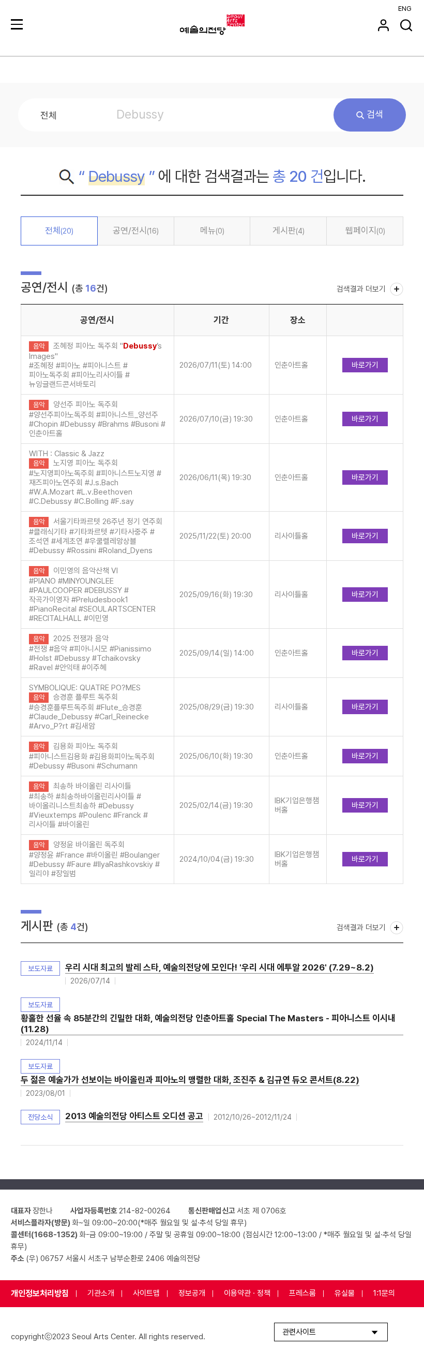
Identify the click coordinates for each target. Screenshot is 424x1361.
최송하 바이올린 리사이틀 (92, 786)
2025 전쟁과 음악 (81, 638)
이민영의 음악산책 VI (85, 570)
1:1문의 (384, 1293)
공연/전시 (136, 230)
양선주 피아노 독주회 (85, 404)
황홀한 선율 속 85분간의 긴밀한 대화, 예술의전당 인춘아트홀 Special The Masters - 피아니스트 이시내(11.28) (208, 1023)
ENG (405, 8)
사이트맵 (146, 1293)
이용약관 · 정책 (247, 1293)
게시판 (288, 230)
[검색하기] (406, 25)
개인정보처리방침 (40, 1293)
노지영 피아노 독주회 (85, 463)
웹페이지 (365, 230)
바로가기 (365, 365)
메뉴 (212, 230)
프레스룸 (302, 1293)
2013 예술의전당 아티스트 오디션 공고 (134, 1116)
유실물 (345, 1293)
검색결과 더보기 (361, 289)
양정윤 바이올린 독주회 (89, 844)
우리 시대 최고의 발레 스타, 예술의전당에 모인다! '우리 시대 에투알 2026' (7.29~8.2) (219, 967)
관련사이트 (299, 1332)
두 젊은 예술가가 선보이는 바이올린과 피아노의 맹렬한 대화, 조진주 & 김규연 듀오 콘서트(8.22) (190, 1080)
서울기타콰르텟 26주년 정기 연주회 (107, 521)
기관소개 (100, 1293)
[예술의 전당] (225, 25)
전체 (59, 230)
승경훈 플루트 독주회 (85, 697)
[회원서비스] (383, 25)
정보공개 (191, 1293)
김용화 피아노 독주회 (85, 746)
